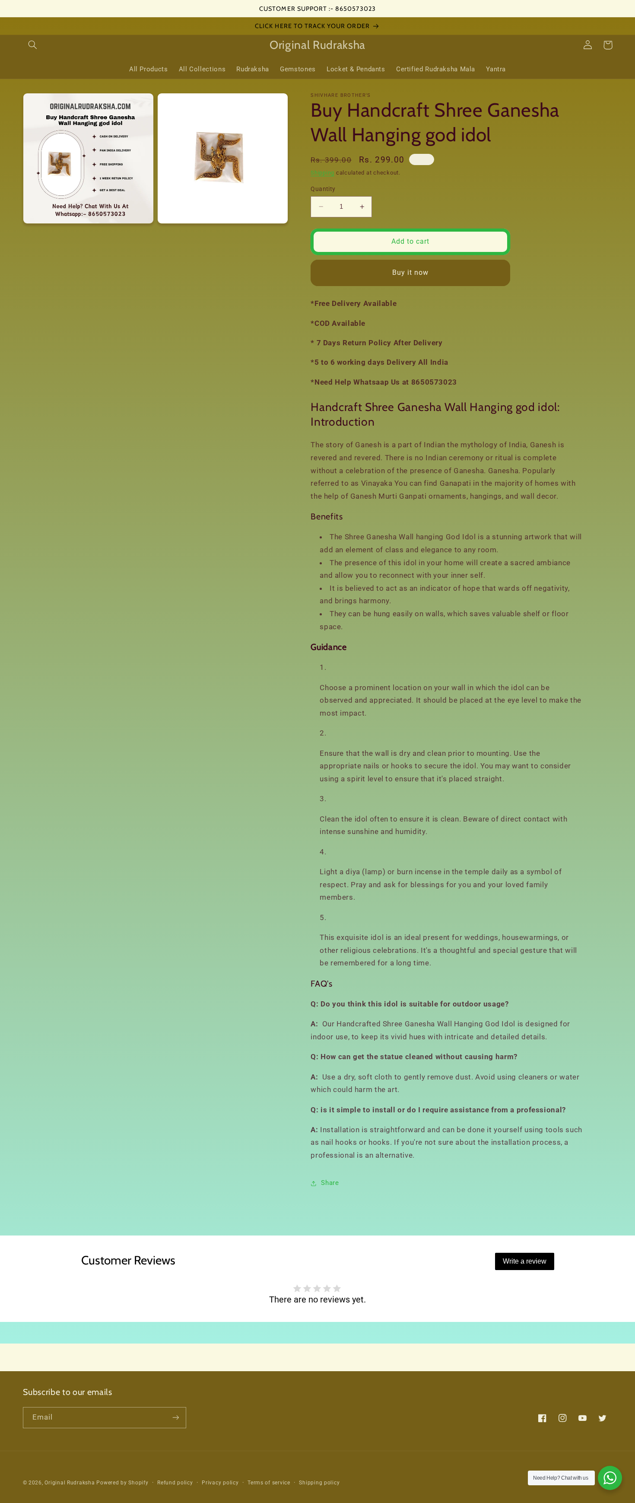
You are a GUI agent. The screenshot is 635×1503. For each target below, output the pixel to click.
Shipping (322, 173)
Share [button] (330, 1183)
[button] (33, 45)
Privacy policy (220, 1483)
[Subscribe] (175, 1417)
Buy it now (410, 272)
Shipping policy (319, 1483)
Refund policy (175, 1483)
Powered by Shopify (122, 1483)
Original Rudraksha (69, 1483)
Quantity (323, 188)
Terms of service (269, 1483)
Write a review (524, 1261)
